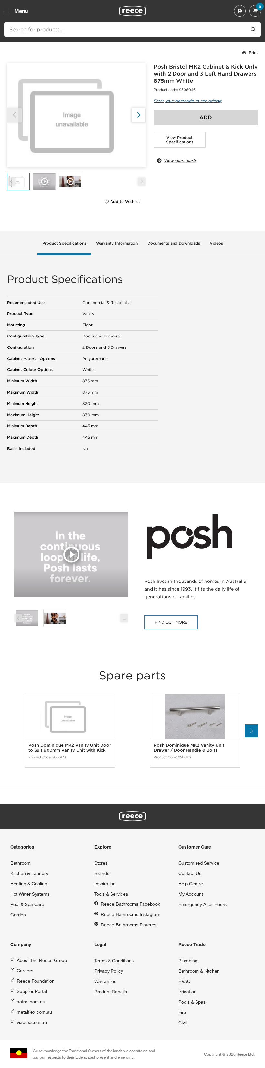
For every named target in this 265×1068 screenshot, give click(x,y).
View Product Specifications (179, 139)
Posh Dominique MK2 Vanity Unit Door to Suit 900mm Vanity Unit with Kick (69, 748)
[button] (138, 115)
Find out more (171, 622)
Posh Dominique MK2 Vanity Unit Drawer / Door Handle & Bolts (189, 748)
